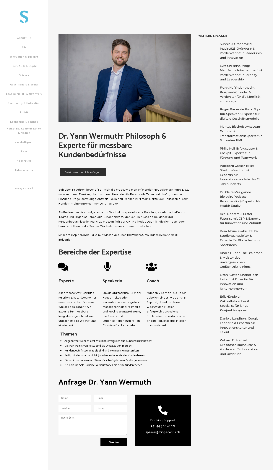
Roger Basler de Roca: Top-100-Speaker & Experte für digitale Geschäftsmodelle (240, 114)
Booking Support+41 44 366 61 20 (163, 426)
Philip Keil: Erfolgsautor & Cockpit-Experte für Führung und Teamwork (239, 153)
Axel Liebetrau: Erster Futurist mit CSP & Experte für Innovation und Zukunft (240, 218)
